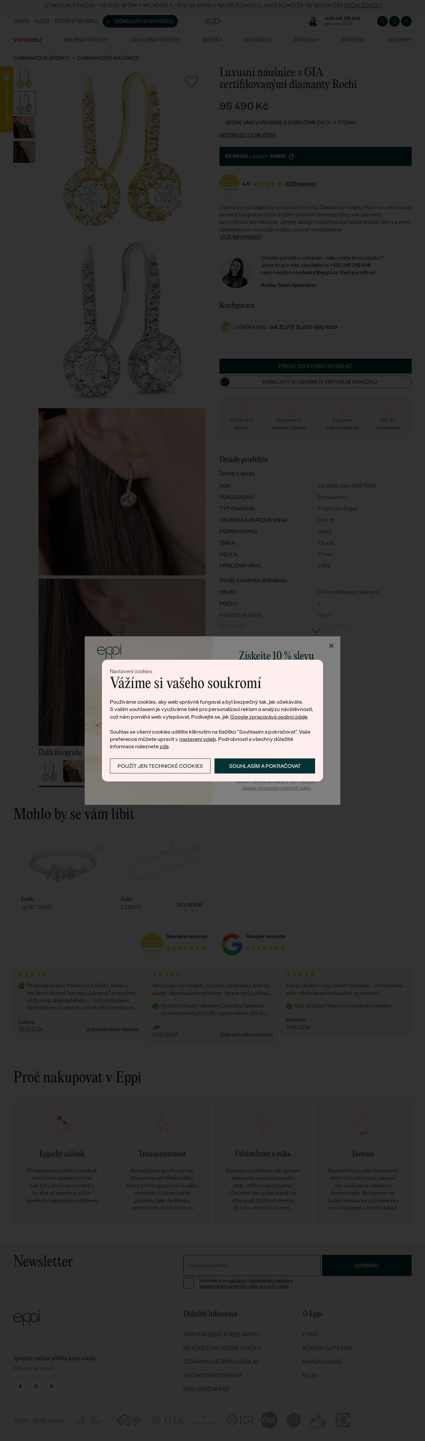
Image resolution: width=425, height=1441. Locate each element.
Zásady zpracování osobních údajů (276, 788)
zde (164, 746)
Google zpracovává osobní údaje (268, 717)
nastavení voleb (197, 739)
